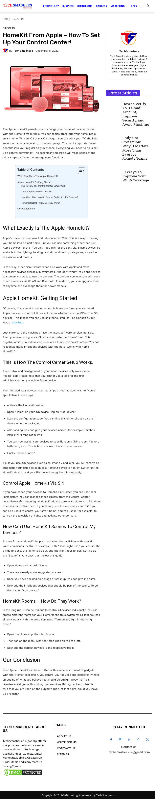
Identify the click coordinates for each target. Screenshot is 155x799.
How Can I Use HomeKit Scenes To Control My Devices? (49, 197)
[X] (147, 739)
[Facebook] (111, 739)
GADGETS (18, 19)
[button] (148, 6)
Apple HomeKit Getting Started (34, 182)
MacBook (18, 322)
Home (6, 19)
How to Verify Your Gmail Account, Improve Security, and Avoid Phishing (135, 114)
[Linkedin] (129, 739)
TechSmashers (23, 50)
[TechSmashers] (6, 50)
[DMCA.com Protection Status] (23, 775)
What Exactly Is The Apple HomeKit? (37, 176)
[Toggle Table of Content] (79, 170)
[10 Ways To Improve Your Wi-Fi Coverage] (113, 173)
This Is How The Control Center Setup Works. (44, 186)
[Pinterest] (138, 739)
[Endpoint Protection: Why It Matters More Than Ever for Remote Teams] (113, 139)
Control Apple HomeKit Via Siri (36, 191)
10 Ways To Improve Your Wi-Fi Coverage (135, 175)
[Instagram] (120, 739)
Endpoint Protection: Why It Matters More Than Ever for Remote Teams (135, 148)
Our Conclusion (26, 208)
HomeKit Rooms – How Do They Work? (40, 203)
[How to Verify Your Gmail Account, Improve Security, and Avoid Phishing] (113, 105)
